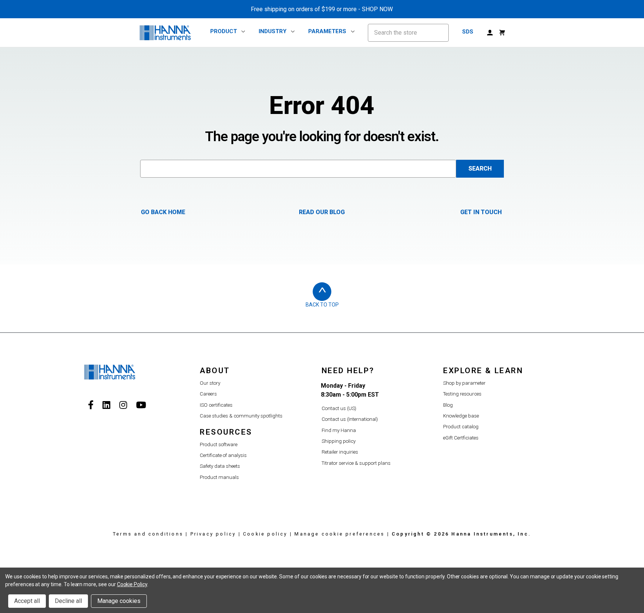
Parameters (327, 31)
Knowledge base (461, 416)
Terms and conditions (148, 534)
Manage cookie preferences (339, 534)
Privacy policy (213, 534)
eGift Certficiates (461, 438)
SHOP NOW (377, 9)
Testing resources (462, 394)
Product (223, 31)
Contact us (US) (339, 408)
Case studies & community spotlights (241, 416)
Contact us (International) (350, 419)
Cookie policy (265, 534)
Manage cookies (119, 600)
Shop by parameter (464, 383)
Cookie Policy (132, 584)
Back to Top (322, 305)
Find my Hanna (339, 430)
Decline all (68, 600)
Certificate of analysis (223, 455)
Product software (218, 444)
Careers (208, 394)
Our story (210, 383)
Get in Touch (481, 212)
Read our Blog (322, 212)
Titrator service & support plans (356, 463)
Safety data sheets (220, 466)
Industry (273, 31)
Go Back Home (163, 212)
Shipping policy (339, 441)
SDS (467, 31)
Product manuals (219, 477)
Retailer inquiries (340, 452)
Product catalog (461, 426)
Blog (448, 405)
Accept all (27, 600)
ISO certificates (216, 405)
